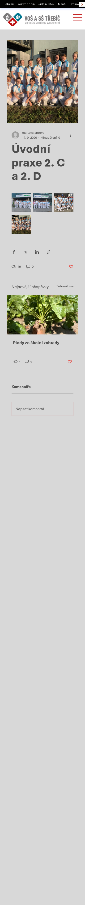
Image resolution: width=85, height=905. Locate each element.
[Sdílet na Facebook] (14, 252)
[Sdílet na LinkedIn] (37, 252)
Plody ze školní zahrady (36, 342)
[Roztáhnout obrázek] (21, 203)
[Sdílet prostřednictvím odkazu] (48, 252)
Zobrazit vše (64, 286)
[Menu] (77, 17)
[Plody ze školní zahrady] (42, 314)
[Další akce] (70, 135)
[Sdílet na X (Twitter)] (25, 252)
